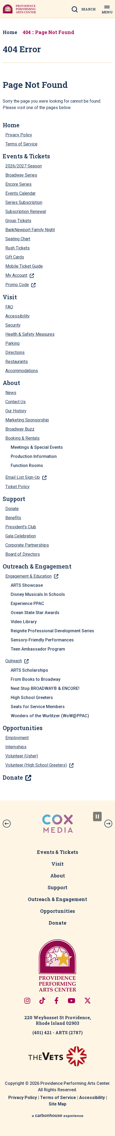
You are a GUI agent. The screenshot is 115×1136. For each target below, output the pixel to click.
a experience (57, 1115)
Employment (17, 737)
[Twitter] (87, 1000)
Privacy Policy (18, 134)
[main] (57, 409)
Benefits (13, 517)
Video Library (24, 621)
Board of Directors (22, 554)
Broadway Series (21, 175)
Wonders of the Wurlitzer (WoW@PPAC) (50, 715)
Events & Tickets (26, 156)
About (11, 383)
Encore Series (18, 184)
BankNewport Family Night (30, 229)
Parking (12, 343)
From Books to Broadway (35, 679)
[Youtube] (71, 1000)
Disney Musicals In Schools (38, 594)
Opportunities (23, 728)
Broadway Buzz (19, 429)
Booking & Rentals (22, 438)
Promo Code (17, 284)
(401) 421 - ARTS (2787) (57, 1032)
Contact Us (15, 401)
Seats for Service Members (38, 706)
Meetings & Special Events (37, 447)
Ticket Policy (17, 486)
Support (14, 499)
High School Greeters (32, 697)
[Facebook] (56, 1000)
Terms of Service (21, 144)
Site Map (57, 1104)
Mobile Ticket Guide (24, 266)
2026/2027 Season (23, 166)
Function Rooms (27, 465)
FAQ (9, 306)
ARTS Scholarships (29, 670)
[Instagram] (27, 1000)
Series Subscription (23, 202)
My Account (16, 275)
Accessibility (17, 316)
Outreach (13, 660)
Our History (15, 410)
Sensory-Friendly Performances (42, 639)
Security (13, 325)
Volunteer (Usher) (21, 755)
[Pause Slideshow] (97, 816)
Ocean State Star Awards (35, 612)
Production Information (34, 456)
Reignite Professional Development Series (52, 630)
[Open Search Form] (85, 9)
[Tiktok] (42, 1000)
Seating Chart (17, 238)
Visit (10, 297)
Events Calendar (20, 193)
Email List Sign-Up (22, 477)
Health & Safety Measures (30, 334)
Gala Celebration (20, 536)
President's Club (20, 526)
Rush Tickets (17, 248)
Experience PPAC (27, 603)
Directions (15, 352)
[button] (7, 824)
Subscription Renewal (25, 211)
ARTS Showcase (27, 585)
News (10, 392)
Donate (12, 508)
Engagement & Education (28, 576)
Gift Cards (14, 257)
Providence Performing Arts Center (19, 8)
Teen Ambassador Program (38, 649)
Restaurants (16, 361)
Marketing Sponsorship (27, 420)
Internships (15, 746)
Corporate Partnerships (27, 545)
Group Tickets (18, 220)
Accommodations (21, 370)
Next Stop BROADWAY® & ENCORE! (45, 688)
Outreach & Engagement (37, 566)
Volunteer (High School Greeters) (36, 765)
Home (10, 32)
